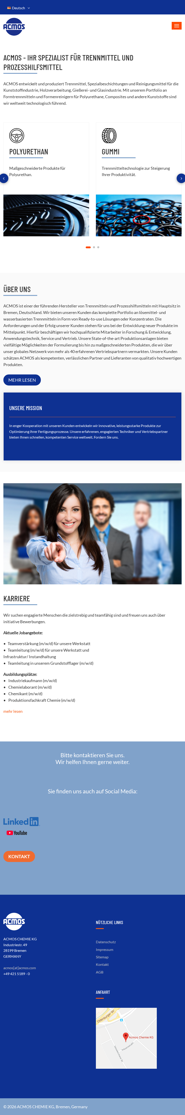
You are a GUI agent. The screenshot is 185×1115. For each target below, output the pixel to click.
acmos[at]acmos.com (19, 968)
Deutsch (19, 8)
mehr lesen (22, 380)
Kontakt (19, 856)
